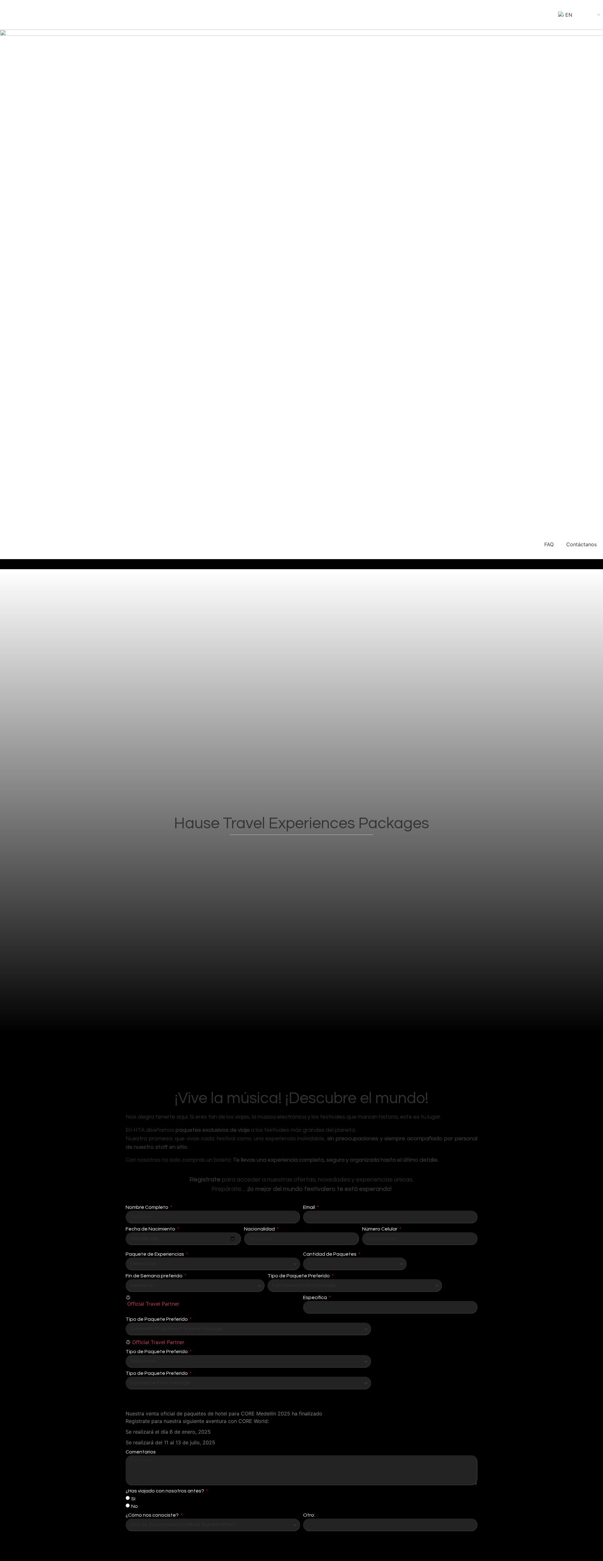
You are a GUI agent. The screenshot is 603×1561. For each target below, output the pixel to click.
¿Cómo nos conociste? (153, 1515)
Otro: (309, 1515)
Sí (133, 1498)
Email (309, 1207)
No (134, 1505)
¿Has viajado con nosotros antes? (165, 1490)
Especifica (315, 1297)
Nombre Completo (147, 1207)
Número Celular (380, 1228)
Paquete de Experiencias (155, 1254)
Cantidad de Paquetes (330, 1254)
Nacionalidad (260, 1228)
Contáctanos (581, 544)
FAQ (549, 544)
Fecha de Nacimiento (151, 1228)
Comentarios (141, 1451)
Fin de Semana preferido (154, 1275)
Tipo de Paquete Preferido (299, 1275)
